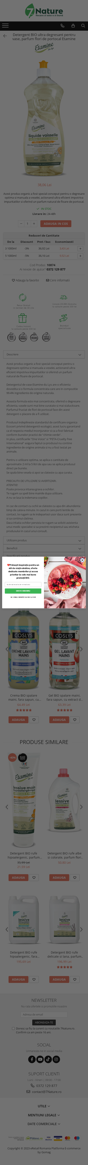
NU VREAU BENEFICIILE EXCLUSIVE (23, 597)
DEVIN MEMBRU (23, 591)
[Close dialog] (82, 560)
